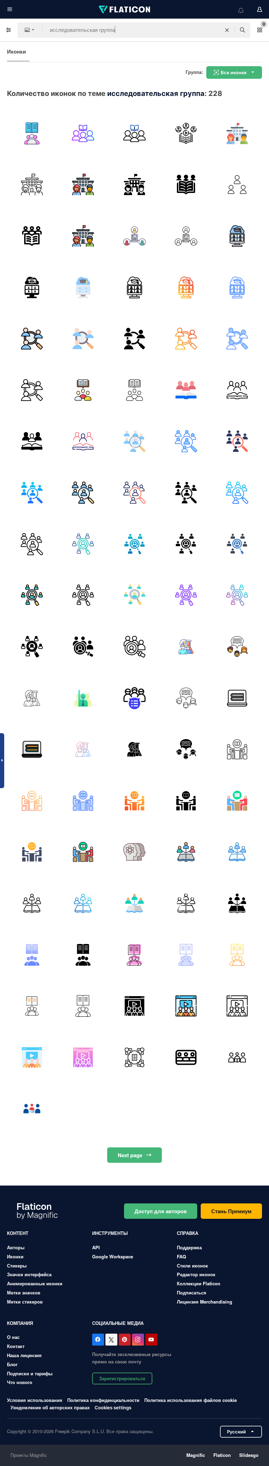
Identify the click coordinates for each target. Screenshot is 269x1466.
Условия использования (34, 1400)
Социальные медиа (118, 1323)
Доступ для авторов (160, 1211)
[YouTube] (151, 1340)
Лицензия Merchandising (204, 1301)
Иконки (16, 51)
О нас (13, 1337)
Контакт (16, 1346)
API (96, 1247)
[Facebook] (98, 1340)
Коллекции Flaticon (198, 1283)
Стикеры (17, 1265)
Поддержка (189, 1247)
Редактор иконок (196, 1274)
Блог (12, 1364)
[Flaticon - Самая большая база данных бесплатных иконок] (125, 9)
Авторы (16, 1247)
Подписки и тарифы (30, 1373)
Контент (17, 1233)
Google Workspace (112, 1256)
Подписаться (191, 1292)
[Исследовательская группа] (31, 133)
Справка (187, 1233)
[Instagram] (138, 1340)
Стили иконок (192, 1265)
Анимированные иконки (34, 1283)
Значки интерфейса (29, 1274)
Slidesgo (248, 1455)
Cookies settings (113, 1407)
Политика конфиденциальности (103, 1400)
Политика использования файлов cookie (190, 1400)
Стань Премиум (231, 1211)
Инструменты (110, 1233)
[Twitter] (111, 1340)
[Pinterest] (125, 1340)
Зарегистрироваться (122, 1378)
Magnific (195, 1455)
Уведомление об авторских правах (50, 1407)
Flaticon (222, 1455)
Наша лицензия (24, 1355)
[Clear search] (227, 30)
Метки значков (23, 1292)
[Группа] (134, 1005)
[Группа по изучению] (134, 1057)
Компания (20, 1323)
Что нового (19, 1382)
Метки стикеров (25, 1301)
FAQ (181, 1256)
